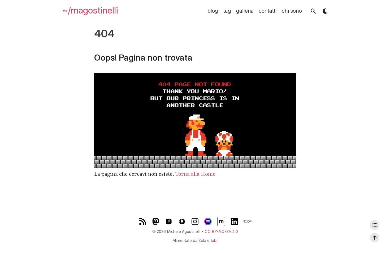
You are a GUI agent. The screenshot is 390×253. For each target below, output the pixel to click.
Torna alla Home (195, 174)
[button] (313, 11)
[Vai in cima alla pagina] (374, 237)
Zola (202, 240)
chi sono (292, 11)
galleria (245, 11)
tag (227, 11)
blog (212, 11)
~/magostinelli (90, 10)
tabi (214, 240)
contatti (267, 11)
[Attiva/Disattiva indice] (374, 225)
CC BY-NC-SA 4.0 (221, 231)
